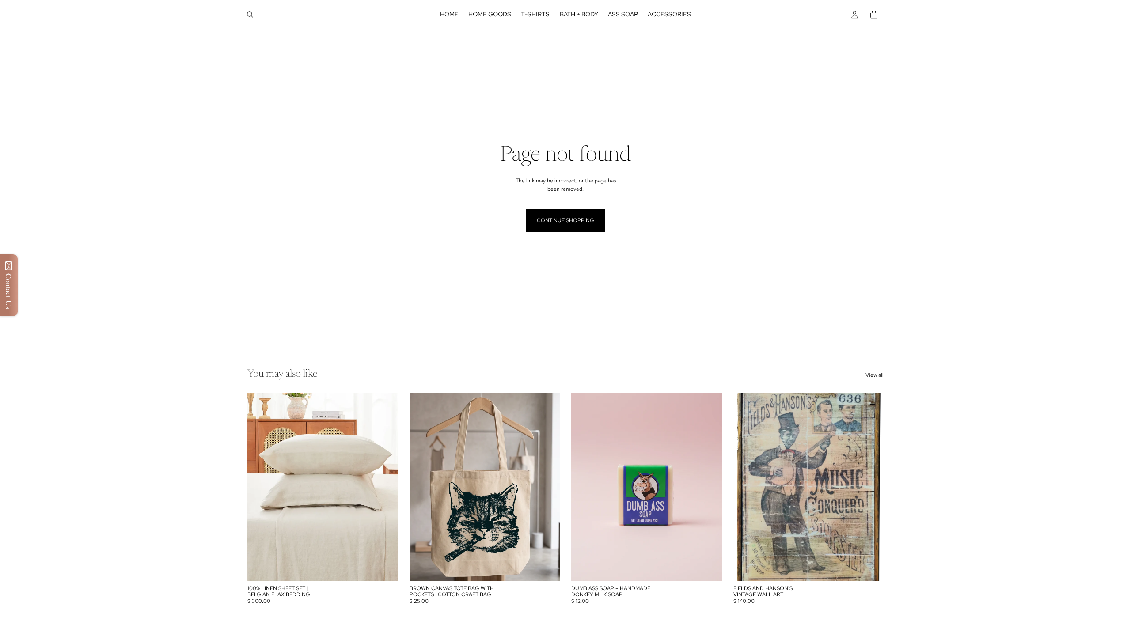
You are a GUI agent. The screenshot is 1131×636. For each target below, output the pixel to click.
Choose (553, 567)
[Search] (250, 14)
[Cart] (874, 14)
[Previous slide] (746, 486)
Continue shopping (565, 220)
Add (391, 567)
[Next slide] (870, 486)
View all (874, 375)
